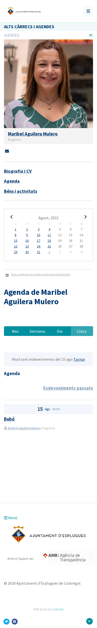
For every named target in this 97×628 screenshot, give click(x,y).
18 (49, 241)
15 (15, 241)
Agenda (12, 181)
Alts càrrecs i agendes (29, 26)
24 (38, 246)
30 (27, 252)
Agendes (11, 35)
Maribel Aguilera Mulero (24, 428)
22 (15, 246)
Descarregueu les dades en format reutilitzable (40, 274)
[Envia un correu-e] (7, 151)
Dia (59, 331)
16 (27, 241)
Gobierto (58, 609)
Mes (15, 331)
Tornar (79, 359)
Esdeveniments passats (68, 388)
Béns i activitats (20, 191)
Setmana (37, 331)
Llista (82, 331)
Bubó (9, 419)
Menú (12, 517)
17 (38, 241)
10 (38, 235)
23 (27, 246)
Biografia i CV (18, 171)
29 (15, 252)
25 (49, 246)
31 (38, 252)
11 (49, 235)
